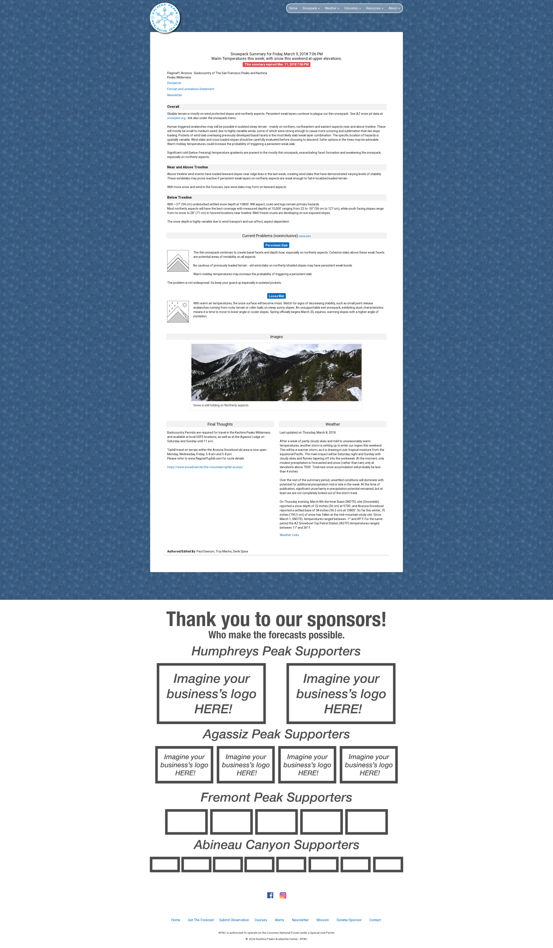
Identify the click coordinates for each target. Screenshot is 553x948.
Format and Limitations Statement (190, 89)
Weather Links (289, 535)
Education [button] (352, 8)
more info (305, 236)
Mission (322, 920)
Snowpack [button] (310, 8)
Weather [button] (331, 8)
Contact (375, 920)
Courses (260, 920)
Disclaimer (174, 83)
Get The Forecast (201, 920)
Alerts (279, 920)
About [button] (393, 8)
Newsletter (174, 95)
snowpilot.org (176, 118)
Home (293, 8)
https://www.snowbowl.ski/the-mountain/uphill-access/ (205, 467)
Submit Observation (234, 920)
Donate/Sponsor (349, 920)
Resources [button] (373, 8)
